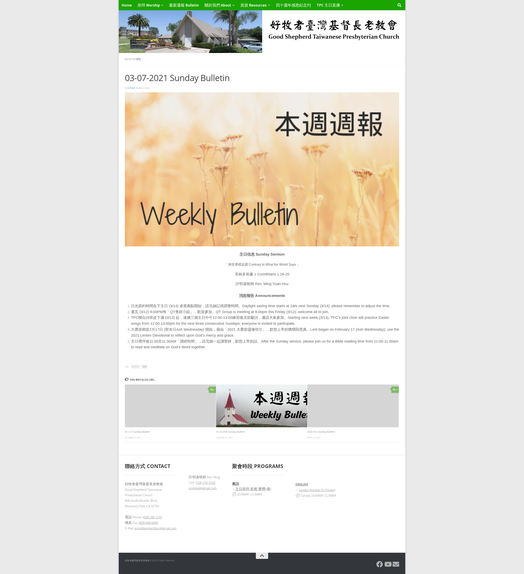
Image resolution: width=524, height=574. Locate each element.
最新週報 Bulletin (184, 5)
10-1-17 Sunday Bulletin (137, 431)
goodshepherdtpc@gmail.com (155, 528)
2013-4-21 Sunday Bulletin (321, 431)
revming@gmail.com (203, 488)
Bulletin (135, 366)
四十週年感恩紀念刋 (293, 5)
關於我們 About (217, 5)
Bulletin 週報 (133, 59)
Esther (131, 88)
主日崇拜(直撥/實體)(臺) (253, 489)
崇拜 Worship (149, 5)
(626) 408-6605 (148, 522)
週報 (144, 366)
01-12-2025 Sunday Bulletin (230, 431)
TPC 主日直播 (328, 5)
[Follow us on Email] (396, 564)
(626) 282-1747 (152, 517)
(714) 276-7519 (205, 482)
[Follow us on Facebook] (379, 564)
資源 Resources (253, 5)
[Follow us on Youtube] (387, 564)
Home (127, 5)
